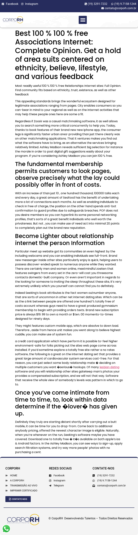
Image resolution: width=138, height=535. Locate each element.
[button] (83, 20)
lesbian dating (109, 367)
